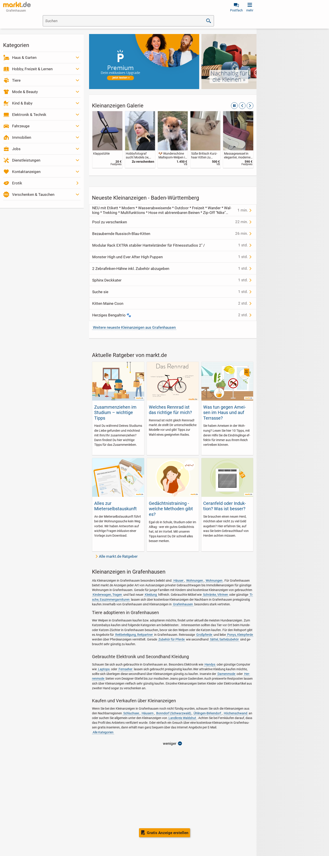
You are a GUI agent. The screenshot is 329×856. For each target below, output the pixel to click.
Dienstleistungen (26, 160)
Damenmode (226, 674)
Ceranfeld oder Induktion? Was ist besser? (224, 506)
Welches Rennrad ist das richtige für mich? (170, 409)
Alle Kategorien (103, 732)
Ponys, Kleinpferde (240, 634)
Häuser (178, 580)
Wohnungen (194, 580)
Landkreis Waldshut (182, 718)
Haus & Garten (24, 57)
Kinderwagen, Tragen (107, 594)
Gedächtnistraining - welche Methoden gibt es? (171, 509)
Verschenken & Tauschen (33, 194)
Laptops (104, 669)
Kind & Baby (22, 103)
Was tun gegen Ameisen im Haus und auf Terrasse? (224, 412)
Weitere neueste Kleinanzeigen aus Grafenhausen (134, 327)
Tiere (16, 80)
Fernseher (125, 669)
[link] (107, 139)
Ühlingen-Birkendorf (207, 713)
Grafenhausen (183, 604)
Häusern (148, 713)
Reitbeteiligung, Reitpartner (134, 634)
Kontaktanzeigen (26, 171)
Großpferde (204, 634)
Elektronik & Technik (29, 114)
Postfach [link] (236, 10)
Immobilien (21, 137)
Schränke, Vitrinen (215, 594)
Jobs (16, 149)
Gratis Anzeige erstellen (167, 832)
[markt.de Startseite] (17, 4)
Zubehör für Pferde (171, 639)
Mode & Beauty (25, 92)
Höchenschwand (235, 713)
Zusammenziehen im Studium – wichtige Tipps (115, 412)
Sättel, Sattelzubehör (224, 639)
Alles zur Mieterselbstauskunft (115, 506)
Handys (210, 664)
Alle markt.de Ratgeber (118, 556)
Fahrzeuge (21, 126)
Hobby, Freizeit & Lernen (32, 69)
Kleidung (151, 594)
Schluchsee (131, 713)
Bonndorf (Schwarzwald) (173, 713)
